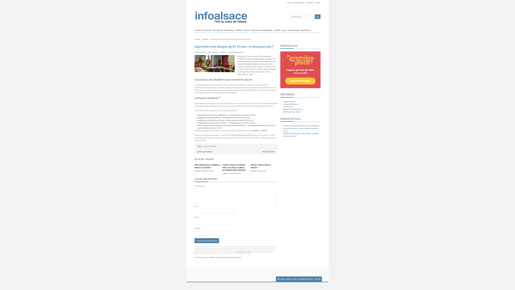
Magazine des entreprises (293, 109)
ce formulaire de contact (244, 252)
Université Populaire (238, 135)
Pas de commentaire (236, 52)
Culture (197, 30)
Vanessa (214, 52)
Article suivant (268, 152)
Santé (246, 30)
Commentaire (199, 186)
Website (197, 228)
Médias (239, 30)
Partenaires (310, 3)
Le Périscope (288, 107)
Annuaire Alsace (289, 102)
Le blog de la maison (290, 104)
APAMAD (255, 131)
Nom (196, 206)
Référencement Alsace (291, 112)
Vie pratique (293, 30)
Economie (207, 30)
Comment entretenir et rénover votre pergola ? (301, 126)
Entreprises (218, 30)
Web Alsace (306, 30)
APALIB (264, 131)
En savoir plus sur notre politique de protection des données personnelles (218, 257)
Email (196, 217)
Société (277, 30)
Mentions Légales (299, 3)
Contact (318, 3)
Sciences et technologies (261, 30)
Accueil (289, 3)
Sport (284, 30)
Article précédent (204, 152)
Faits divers (229, 30)
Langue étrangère (210, 146)
